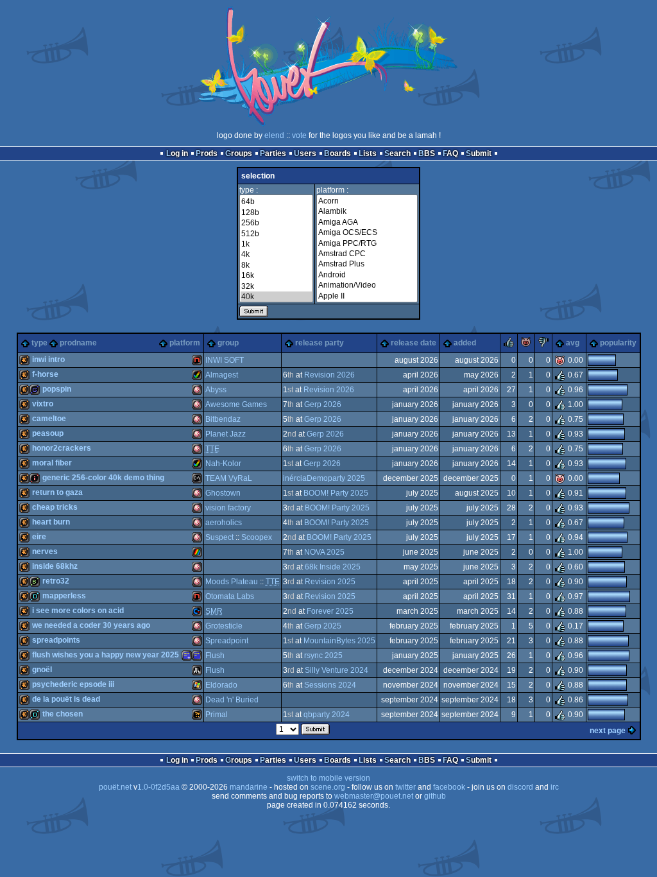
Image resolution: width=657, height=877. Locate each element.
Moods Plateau (231, 581)
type (39, 342)
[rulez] (509, 344)
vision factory (228, 507)
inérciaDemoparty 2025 (324, 478)
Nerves (45, 551)
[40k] (276, 296)
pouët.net (115, 787)
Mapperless (64, 595)
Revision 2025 (330, 581)
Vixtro (42, 403)
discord (520, 787)
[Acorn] (367, 201)
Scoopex (256, 537)
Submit (478, 153)
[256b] (276, 223)
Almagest (221, 374)
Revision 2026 (329, 374)
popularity (618, 342)
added (465, 342)
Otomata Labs (229, 596)
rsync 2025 (323, 655)
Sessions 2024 (330, 685)
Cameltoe (49, 418)
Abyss (215, 389)
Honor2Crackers (61, 448)
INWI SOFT (224, 360)
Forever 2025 (330, 611)
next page (608, 730)
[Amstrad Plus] (367, 264)
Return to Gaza (57, 492)
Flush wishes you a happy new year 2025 (105, 654)
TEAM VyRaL (228, 478)
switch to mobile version (328, 778)
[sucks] (543, 344)
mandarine (249, 787)
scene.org (328, 787)
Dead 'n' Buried (232, 699)
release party (319, 342)
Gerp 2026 (322, 404)
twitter (405, 787)
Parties (273, 153)
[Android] (367, 275)
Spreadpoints (56, 640)
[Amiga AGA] (367, 222)
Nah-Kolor (223, 463)
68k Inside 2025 (333, 566)
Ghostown (223, 493)
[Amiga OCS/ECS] (367, 232)
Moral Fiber (52, 462)
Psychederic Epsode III (73, 684)
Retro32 (55, 581)
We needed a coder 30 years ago (91, 625)
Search (397, 153)
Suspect (219, 537)
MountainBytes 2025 (339, 640)
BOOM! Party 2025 (335, 493)
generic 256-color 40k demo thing (103, 477)
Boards (337, 153)
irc (554, 787)
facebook (449, 787)
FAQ (450, 153)
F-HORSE (45, 374)
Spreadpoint (226, 640)
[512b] (276, 234)
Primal (216, 714)
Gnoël (42, 669)
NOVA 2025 (324, 552)
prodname (78, 342)
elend (274, 135)
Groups (238, 153)
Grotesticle (224, 625)
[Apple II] (367, 296)
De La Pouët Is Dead (66, 699)
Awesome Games (236, 404)
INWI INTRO (48, 359)
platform (184, 342)
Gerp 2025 (322, 625)
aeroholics (223, 522)
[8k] (276, 265)
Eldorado (221, 685)
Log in (177, 153)
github (435, 796)
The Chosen (62, 713)
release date (413, 342)
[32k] (276, 286)
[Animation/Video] (367, 285)
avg (572, 342)
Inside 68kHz (55, 566)
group (228, 342)
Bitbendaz (223, 419)
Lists (368, 153)
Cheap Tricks (55, 507)
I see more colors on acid (78, 610)
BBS (426, 153)
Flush (215, 655)
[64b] (276, 201)
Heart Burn (51, 521)
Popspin (56, 389)
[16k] (276, 275)
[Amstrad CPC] (367, 253)
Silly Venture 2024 (336, 670)
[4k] (276, 254)
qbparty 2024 (326, 714)
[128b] (276, 212)
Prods (207, 153)
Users (305, 153)
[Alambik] (367, 211)
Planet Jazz (225, 434)
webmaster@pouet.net (373, 796)
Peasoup (48, 433)
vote (299, 135)
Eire (39, 536)
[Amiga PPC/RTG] (367, 243)
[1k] (276, 244)
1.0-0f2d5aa (158, 787)
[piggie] (526, 344)
